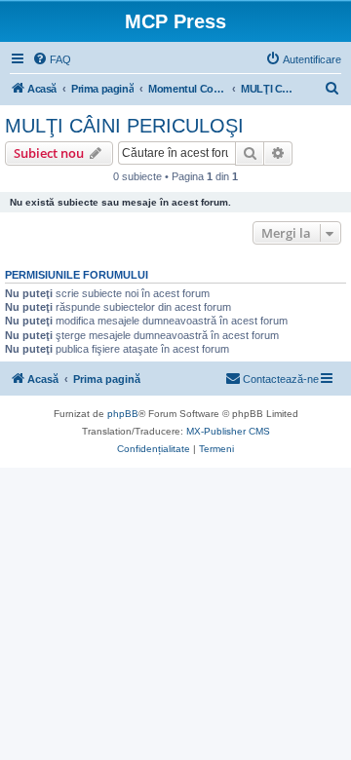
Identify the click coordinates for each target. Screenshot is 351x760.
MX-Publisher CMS (228, 431)
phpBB (122, 413)
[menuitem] (51, 59)
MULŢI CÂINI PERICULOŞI (124, 125)
